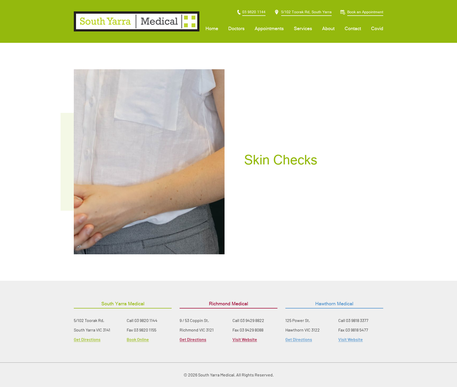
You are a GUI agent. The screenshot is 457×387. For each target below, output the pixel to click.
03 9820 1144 (145, 320)
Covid (377, 28)
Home (211, 28)
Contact (353, 28)
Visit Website (244, 339)
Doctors (236, 28)
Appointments (269, 28)
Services (303, 28)
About (328, 28)
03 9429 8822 (252, 320)
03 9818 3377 (357, 320)
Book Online (138, 339)
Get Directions (87, 339)
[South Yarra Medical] (136, 21)
